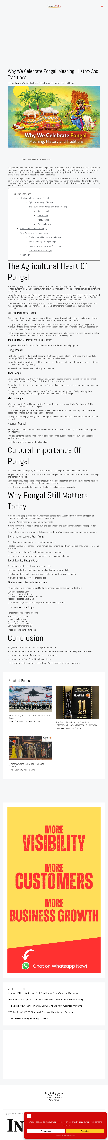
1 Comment (60, 728)
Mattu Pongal (43, 219)
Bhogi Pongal (43, 211)
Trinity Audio (36, 159)
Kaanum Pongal (44, 224)
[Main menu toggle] (102, 6)
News (30, 721)
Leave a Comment (15, 721)
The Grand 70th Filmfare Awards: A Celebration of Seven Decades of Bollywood (76, 723)
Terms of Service (54, 1097)
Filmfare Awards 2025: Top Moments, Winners (26, 765)
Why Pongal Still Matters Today (34, 232)
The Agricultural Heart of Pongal (34, 197)
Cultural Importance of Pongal (33, 228)
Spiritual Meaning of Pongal (41, 202)
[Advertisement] (54, 34)
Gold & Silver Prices (54, 1093)
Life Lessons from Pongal (40, 250)
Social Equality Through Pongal (42, 241)
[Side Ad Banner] (54, 890)
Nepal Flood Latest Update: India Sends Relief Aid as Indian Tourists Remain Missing (45, 999)
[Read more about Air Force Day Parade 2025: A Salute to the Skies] (30, 698)
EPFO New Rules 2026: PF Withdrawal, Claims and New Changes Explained (40, 1012)
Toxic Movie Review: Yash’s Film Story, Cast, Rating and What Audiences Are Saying (44, 1005)
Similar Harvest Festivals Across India (46, 246)
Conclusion (25, 254)
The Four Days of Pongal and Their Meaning (48, 206)
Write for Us (54, 1100)
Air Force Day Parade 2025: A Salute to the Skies (29, 717)
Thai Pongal (43, 215)
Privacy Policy (54, 1095)
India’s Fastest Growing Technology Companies (28, 1018)
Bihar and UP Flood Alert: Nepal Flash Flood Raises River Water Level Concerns (42, 993)
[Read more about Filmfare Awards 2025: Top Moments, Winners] (30, 747)
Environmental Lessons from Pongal (45, 237)
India (25, 721)
